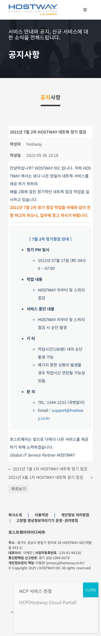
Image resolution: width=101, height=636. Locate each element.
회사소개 (15, 514)
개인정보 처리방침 (75, 514)
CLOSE (90, 589)
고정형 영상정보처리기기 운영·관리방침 (47, 520)
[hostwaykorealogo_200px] (33, 6)
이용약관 (41, 514)
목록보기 (18, 489)
